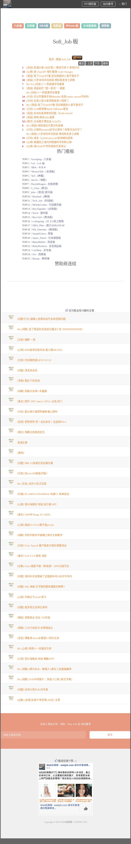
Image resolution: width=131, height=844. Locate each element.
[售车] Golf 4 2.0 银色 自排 (32, 555)
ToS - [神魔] (37, 175)
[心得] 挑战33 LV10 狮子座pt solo (35, 525)
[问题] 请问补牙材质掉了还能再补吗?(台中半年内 (44, 576)
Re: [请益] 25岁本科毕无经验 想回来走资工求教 (52, 134)
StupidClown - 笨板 (42, 233)
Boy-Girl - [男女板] (42, 217)
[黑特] (20, 453)
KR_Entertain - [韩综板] (45, 229)
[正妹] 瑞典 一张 (26, 339)
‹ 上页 (89, 63)
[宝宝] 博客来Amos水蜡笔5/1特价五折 (38, 638)
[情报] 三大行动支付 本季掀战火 (35, 627)
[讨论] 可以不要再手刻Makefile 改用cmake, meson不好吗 (57, 96)
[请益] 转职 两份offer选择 (40, 117)
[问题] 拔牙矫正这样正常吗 (32, 607)
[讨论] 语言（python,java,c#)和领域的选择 (49, 138)
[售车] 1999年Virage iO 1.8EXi (33, 514)
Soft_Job (63, 59)
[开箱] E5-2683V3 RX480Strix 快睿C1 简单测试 (43, 494)
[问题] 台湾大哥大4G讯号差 (32, 689)
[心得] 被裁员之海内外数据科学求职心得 (49, 142)
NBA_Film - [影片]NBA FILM (48, 225)
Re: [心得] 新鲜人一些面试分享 (34, 648)
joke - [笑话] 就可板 (42, 192)
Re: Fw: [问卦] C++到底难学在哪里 (45, 84)
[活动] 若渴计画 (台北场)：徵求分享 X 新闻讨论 (52, 67)
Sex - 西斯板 (39, 254)
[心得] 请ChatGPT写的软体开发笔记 (46, 146)
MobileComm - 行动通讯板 (46, 204)
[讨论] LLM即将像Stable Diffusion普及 (47, 109)
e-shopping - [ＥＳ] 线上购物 (47, 221)
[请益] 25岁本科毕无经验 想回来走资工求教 (50, 80)
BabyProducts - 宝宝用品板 (47, 246)
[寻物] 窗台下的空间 (28, 380)
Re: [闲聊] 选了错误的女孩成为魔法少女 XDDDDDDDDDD (50, 329)
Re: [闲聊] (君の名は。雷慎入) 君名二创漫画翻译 (44, 669)
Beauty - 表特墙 (40, 258)
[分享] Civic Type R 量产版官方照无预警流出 (42, 545)
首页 (51, 59)
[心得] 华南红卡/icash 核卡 (31, 597)
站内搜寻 (108, 4)
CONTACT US (80, 822)
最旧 (81, 63)
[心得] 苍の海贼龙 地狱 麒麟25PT (35, 658)
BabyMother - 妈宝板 (43, 242)
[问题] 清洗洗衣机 (27, 370)
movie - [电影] (38, 180)
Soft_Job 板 (65, 41)
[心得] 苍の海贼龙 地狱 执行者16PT (37, 504)
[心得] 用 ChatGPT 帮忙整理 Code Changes (49, 71)
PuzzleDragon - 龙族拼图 (44, 184)
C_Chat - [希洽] (39, 188)
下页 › (98, 63)
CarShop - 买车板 (41, 250)
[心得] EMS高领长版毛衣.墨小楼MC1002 (39, 350)
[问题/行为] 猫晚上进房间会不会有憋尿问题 (41, 319)
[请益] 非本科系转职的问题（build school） (50, 113)
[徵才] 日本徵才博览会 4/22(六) (43, 121)
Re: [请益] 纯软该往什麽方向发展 (44, 125)
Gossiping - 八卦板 (41, 159)
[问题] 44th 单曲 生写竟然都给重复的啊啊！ (41, 586)
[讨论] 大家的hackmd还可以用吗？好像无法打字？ (54, 129)
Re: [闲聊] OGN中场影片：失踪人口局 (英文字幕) (44, 679)
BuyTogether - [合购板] (44, 208)
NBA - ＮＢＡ (38, 167)
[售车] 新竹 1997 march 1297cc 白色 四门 (39, 401)
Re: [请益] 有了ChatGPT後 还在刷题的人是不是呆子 (54, 104)
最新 (105, 63)
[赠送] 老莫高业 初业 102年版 (33, 617)
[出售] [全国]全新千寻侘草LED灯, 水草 (38, 700)
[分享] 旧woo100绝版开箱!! (32, 473)
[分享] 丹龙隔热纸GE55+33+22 (34, 360)
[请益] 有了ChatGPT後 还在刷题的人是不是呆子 (52, 76)
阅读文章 (22, 442)
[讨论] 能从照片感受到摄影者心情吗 (37, 411)
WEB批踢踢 (66, 822)
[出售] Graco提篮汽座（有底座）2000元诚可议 (43, 566)
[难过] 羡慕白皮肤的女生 (31, 432)
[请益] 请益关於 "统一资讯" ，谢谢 (45, 88)
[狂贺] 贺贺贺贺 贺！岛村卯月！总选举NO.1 (41, 422)
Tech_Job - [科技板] (42, 200)
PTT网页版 (90, 4)
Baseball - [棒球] (41, 196)
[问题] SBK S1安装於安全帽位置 (35, 463)
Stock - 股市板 (40, 213)
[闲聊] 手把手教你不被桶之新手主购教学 (40, 535)
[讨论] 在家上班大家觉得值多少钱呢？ (47, 100)
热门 (124, 4)
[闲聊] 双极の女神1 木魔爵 (32, 391)
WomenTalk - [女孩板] (43, 171)
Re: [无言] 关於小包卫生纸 (31, 483)
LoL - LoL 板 (38, 163)
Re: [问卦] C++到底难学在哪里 (43, 92)
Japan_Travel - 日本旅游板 (46, 238)
